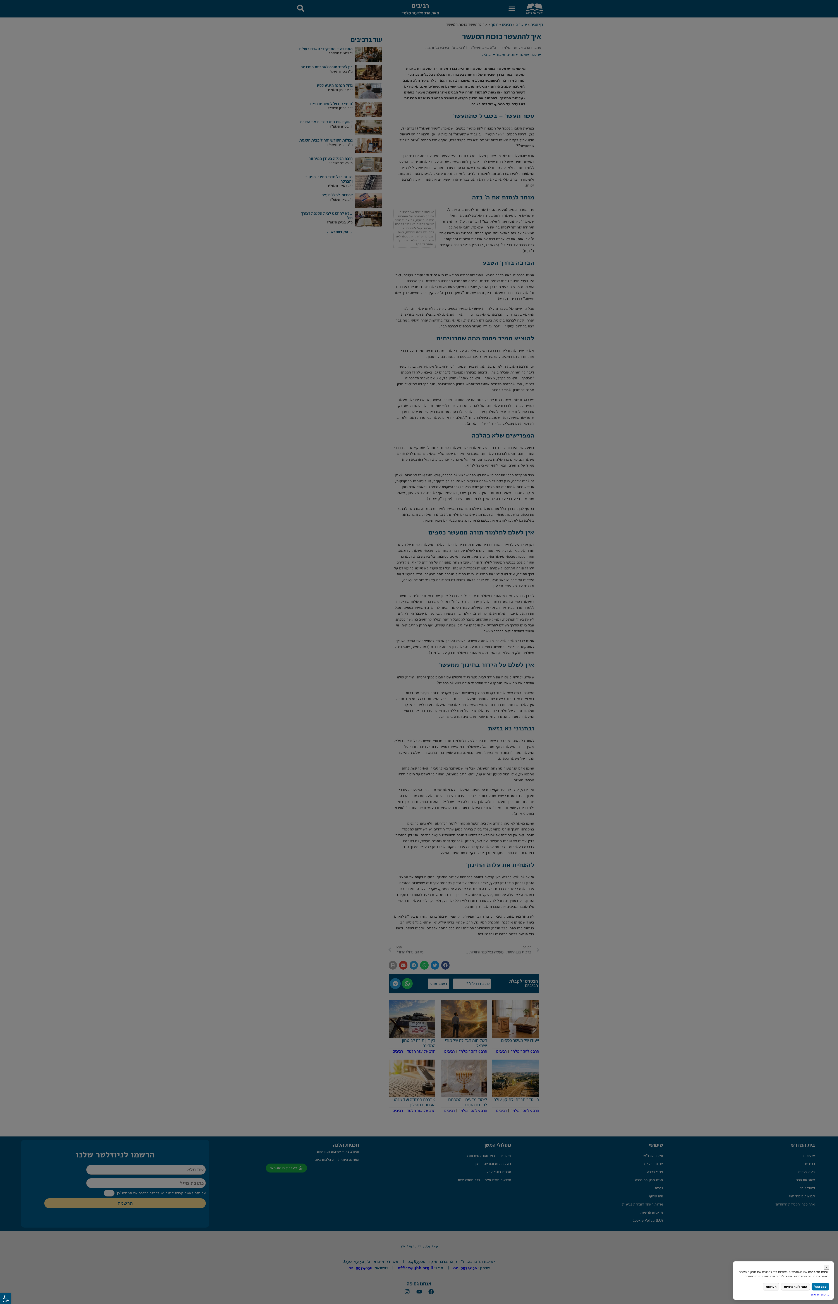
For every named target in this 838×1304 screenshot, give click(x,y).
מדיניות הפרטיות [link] (820, 1294)
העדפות (771, 1287)
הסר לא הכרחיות (795, 1287)
